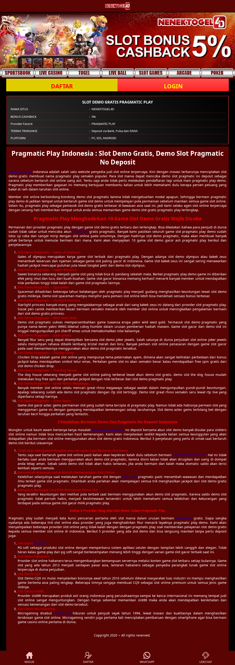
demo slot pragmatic (108, 430)
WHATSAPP (147, 662)
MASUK (29, 662)
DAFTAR (62, 86)
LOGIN (173, 86)
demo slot (80, 231)
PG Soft (39, 543)
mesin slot (62, 613)
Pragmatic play (20, 172)
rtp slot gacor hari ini (189, 455)
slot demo (184, 518)
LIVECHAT (205, 662)
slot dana (129, 477)
